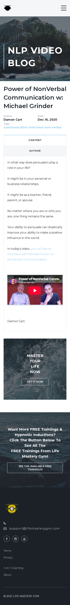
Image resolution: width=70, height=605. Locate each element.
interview (36, 127)
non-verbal (53, 127)
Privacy (8, 557)
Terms (7, 550)
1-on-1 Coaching (13, 568)
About (7, 574)
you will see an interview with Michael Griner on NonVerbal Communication (30, 254)
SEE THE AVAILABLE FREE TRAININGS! (35, 468)
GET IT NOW (35, 381)
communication (16, 127)
